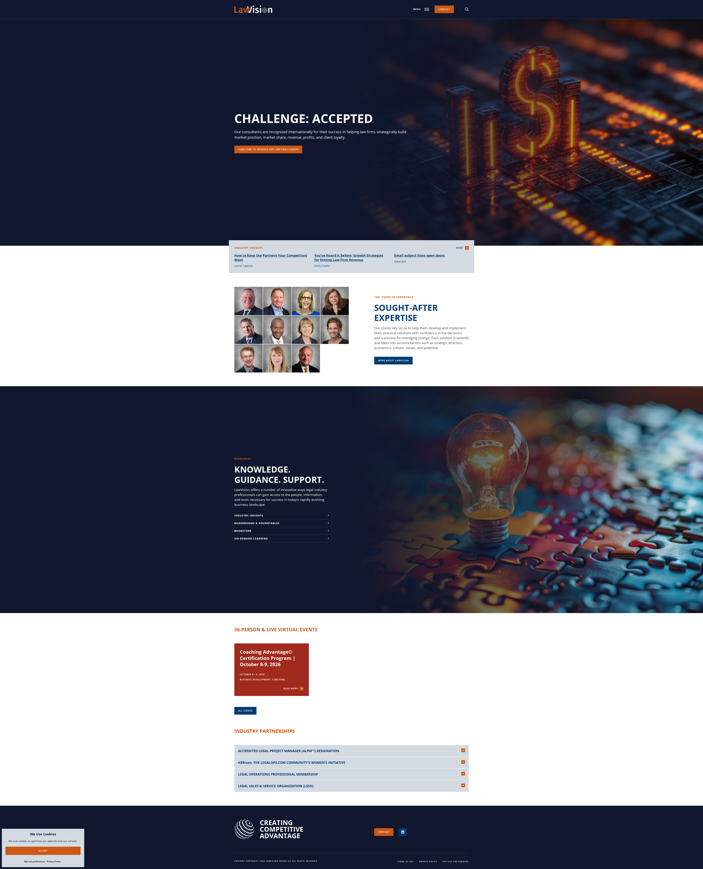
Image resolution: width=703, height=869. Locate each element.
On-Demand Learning (251, 538)
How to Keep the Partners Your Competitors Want (270, 257)
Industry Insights (248, 515)
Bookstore (242, 531)
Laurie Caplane (243, 265)
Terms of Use (405, 861)
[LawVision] (253, 9)
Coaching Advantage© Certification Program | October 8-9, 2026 (267, 658)
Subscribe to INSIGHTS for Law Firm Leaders (268, 149)
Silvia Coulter (322, 265)
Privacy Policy (53, 861)
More (459, 247)
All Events (245, 710)
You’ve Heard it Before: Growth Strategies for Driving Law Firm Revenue (348, 257)
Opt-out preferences (34, 861)
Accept (43, 850)
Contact (444, 9)
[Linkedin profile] (403, 832)
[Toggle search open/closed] (467, 9)
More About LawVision (393, 360)
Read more (290, 688)
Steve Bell (400, 261)
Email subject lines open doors (419, 255)
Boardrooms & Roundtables (257, 523)
